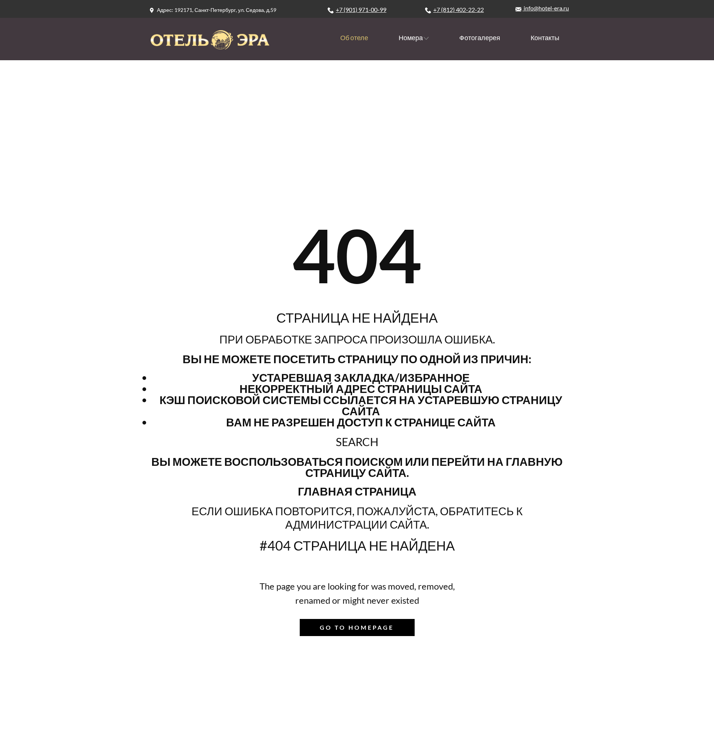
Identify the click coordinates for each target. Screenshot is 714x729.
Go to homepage (357, 627)
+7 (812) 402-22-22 (458, 9)
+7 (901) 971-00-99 (361, 9)
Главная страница (357, 491)
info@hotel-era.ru (545, 8)
